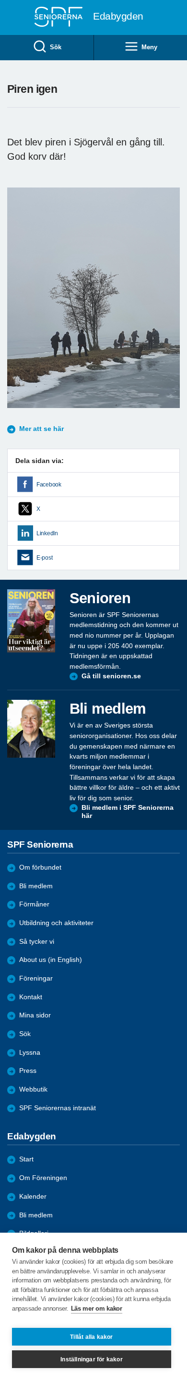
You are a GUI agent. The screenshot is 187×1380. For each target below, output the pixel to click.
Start (26, 1159)
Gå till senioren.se (111, 676)
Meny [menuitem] (149, 47)
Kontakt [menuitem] (30, 997)
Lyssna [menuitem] (29, 1052)
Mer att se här (41, 428)
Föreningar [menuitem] (36, 978)
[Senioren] (31, 620)
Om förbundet (40, 867)
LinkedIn (47, 533)
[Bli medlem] (31, 728)
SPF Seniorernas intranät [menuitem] (57, 1108)
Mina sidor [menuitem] (35, 1015)
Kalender (33, 1196)
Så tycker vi (36, 941)
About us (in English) (50, 959)
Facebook (48, 484)
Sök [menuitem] (55, 47)
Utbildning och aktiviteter (56, 923)
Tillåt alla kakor (91, 1337)
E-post (44, 558)
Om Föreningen (43, 1177)
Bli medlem (36, 886)
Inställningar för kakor (91, 1359)
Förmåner (34, 904)
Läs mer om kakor (96, 1308)
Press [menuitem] (27, 1070)
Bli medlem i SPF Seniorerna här (128, 812)
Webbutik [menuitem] (33, 1089)
